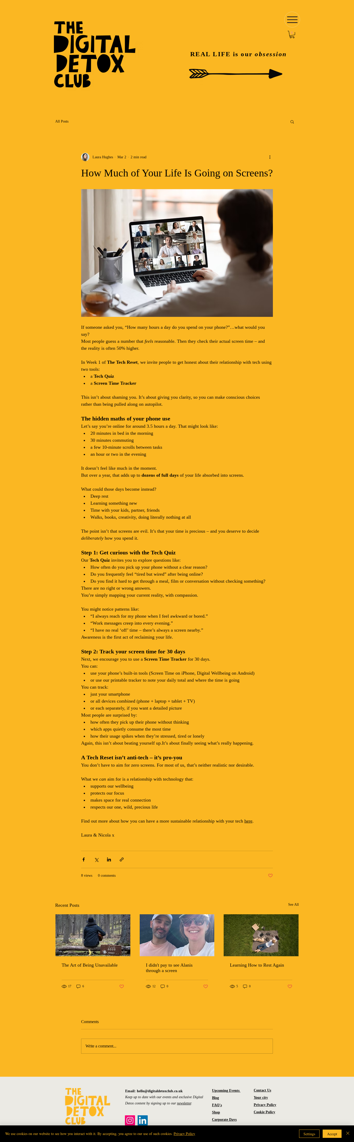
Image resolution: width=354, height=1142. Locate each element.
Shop (216, 1112)
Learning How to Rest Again (257, 965)
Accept (332, 1133)
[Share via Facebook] (83, 859)
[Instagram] (130, 1120)
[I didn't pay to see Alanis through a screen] (177, 935)
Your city (261, 1098)
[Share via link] (121, 859)
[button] (292, 34)
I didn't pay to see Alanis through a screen (169, 967)
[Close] (348, 1134)
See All (293, 905)
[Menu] (292, 19)
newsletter (184, 1103)
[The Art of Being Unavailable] (92, 935)
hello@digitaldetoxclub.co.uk (160, 1091)
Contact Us (262, 1090)
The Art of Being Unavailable (90, 965)
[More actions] (270, 157)
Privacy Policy (265, 1105)
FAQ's (217, 1105)
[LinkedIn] (143, 1120)
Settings (309, 1133)
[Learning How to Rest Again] (261, 935)
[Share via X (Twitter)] (96, 859)
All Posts (61, 121)
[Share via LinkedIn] (109, 859)
